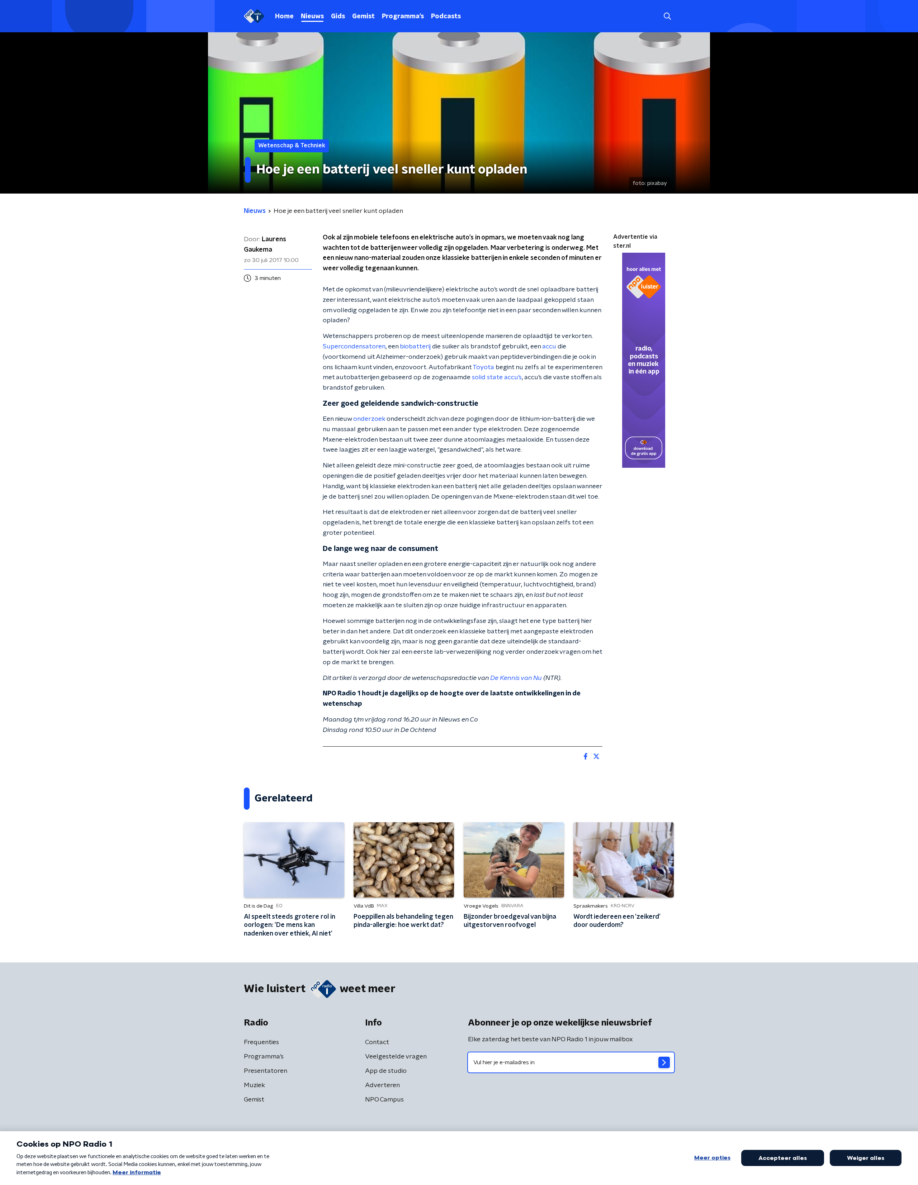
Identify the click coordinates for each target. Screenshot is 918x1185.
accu (549, 346)
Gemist (363, 16)
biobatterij (415, 346)
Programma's (403, 16)
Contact (377, 1042)
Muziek (254, 1085)
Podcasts (446, 16)
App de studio (386, 1071)
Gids (338, 16)
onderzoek (369, 419)
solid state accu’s (497, 377)
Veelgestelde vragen (396, 1056)
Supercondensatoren (354, 346)
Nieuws (312, 16)
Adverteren (382, 1085)
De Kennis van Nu (516, 678)
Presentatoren (265, 1071)
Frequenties (261, 1042)
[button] (667, 16)
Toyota (483, 367)
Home (284, 16)
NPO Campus (384, 1099)
